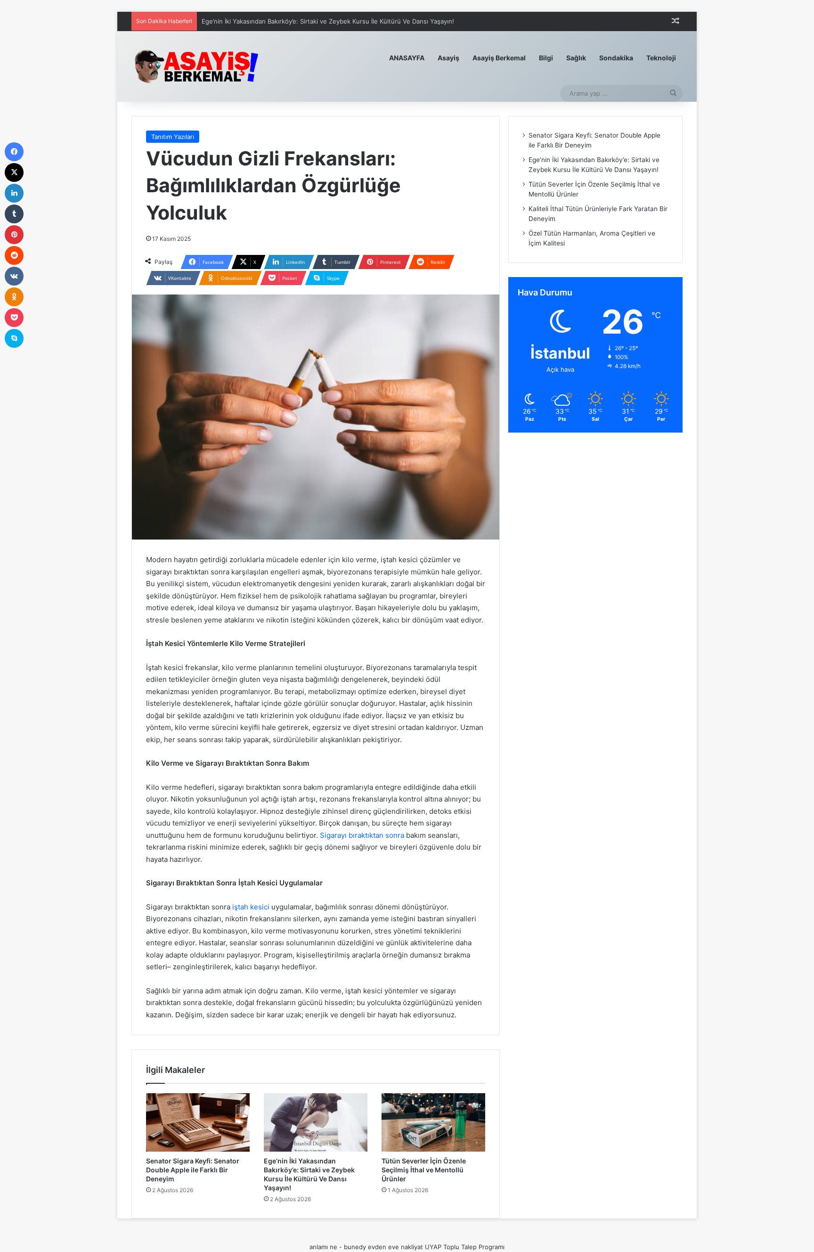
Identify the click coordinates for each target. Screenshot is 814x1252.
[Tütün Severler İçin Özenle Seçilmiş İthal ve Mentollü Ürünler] (433, 1122)
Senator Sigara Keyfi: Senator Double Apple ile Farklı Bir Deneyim (192, 1170)
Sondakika (616, 58)
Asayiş (448, 58)
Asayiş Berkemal (499, 58)
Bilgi (546, 58)
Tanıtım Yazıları (172, 136)
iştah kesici (250, 906)
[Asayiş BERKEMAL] (202, 66)
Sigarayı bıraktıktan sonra (362, 835)
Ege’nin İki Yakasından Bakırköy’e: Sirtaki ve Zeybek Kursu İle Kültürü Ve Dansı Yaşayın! (328, 21)
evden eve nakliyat (395, 1247)
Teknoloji (661, 58)
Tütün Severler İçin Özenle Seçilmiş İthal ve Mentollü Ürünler (424, 1170)
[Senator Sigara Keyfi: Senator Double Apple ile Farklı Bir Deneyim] (198, 1122)
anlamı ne (323, 1247)
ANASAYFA (406, 58)
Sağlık (576, 58)
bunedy (355, 1247)
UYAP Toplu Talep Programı (465, 1247)
